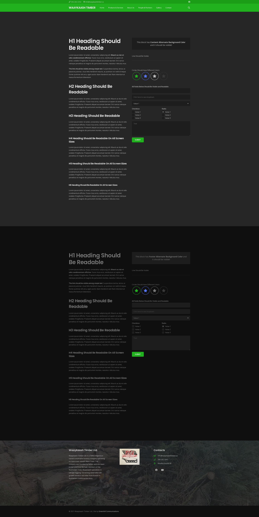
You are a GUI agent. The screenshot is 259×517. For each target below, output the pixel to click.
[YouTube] (162, 470)
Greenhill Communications (109, 511)
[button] (189, 8)
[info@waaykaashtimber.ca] (156, 456)
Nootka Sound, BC (165, 463)
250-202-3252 (163, 459)
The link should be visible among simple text (85, 69)
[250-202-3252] (156, 460)
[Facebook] (189, 2)
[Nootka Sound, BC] (156, 463)
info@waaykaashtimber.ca (168, 456)
